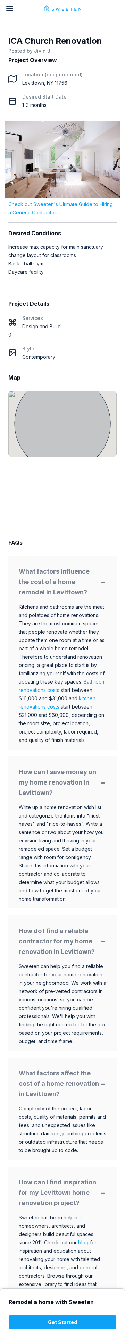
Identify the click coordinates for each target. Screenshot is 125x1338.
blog (83, 1242)
